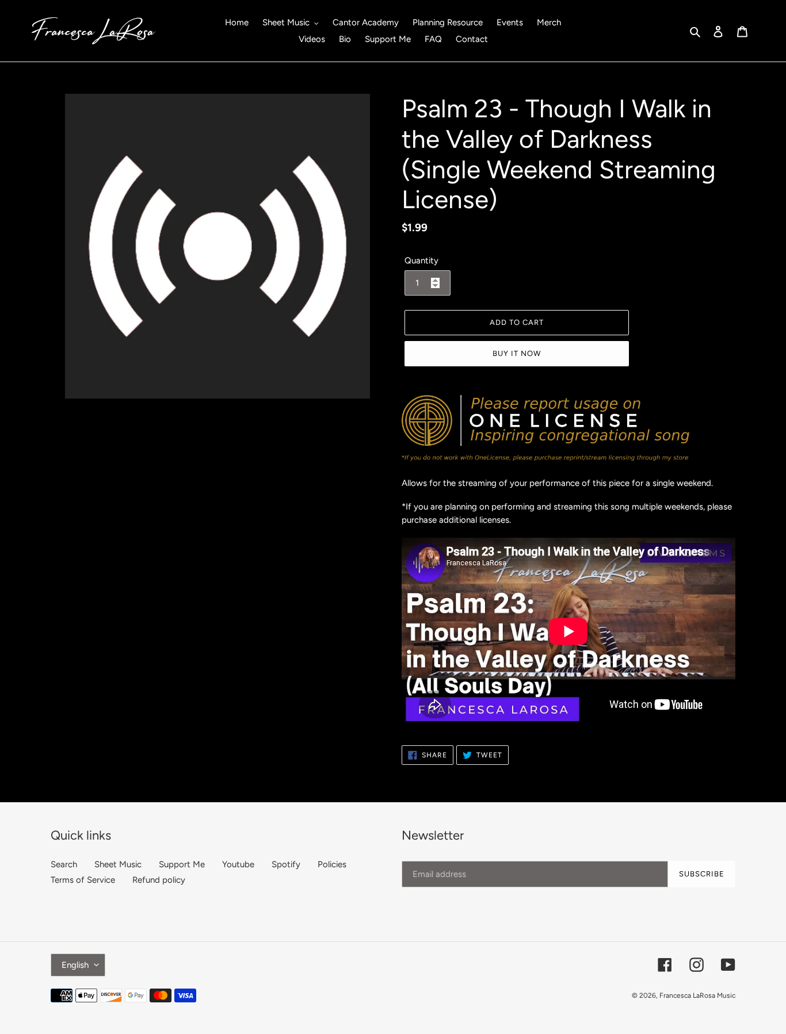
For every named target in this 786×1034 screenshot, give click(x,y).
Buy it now (517, 353)
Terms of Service (83, 880)
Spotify (286, 864)
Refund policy (158, 880)
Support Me (182, 864)
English (75, 965)
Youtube (238, 864)
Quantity (421, 260)
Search (64, 864)
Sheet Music (118, 864)
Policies (332, 864)
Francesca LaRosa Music (697, 995)
